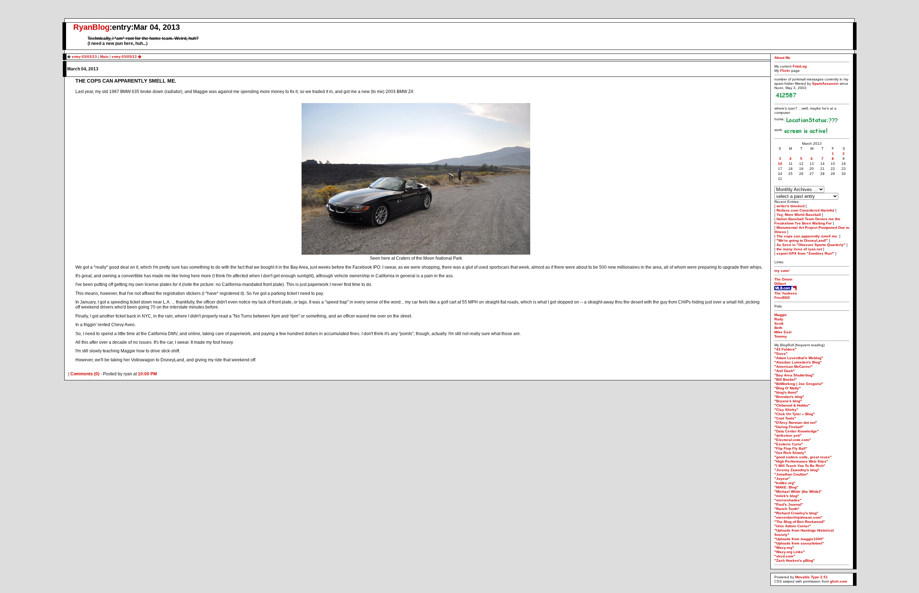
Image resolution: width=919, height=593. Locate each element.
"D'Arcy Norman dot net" (795, 423)
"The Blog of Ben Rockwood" (799, 522)
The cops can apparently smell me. (807, 236)
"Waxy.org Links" (789, 552)
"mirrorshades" (788, 500)
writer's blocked (790, 206)
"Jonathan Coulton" (791, 474)
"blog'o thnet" (786, 392)
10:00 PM (147, 373)
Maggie (780, 315)
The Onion (783, 279)
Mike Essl (783, 332)
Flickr (785, 71)
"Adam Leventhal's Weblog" (798, 358)
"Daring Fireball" (789, 427)
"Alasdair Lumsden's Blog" (798, 362)
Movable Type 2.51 (811, 577)
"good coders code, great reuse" (803, 457)
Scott (778, 323)
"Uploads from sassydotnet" (799, 543)
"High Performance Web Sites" (801, 461)
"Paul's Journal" (788, 504)
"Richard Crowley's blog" (796, 513)
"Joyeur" (782, 479)
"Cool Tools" (785, 418)
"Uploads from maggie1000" (799, 539)
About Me (782, 58)
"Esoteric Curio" (788, 444)
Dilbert (780, 284)
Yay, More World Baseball (798, 215)
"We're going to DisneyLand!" (802, 240)
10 (780, 164)
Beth (778, 328)
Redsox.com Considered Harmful (805, 210)
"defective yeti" (788, 435)
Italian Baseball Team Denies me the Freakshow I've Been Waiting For (807, 221)
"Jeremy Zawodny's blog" (797, 470)
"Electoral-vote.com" (792, 440)
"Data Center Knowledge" (796, 431)
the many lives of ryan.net (799, 249)
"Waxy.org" (784, 548)
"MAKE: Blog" (786, 487)
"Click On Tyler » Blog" (794, 414)
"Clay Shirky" (786, 410)
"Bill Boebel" (785, 379)
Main (104, 57)
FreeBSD (782, 298)
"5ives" (781, 354)
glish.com (838, 581)
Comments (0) (84, 373)
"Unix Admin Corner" (792, 526)
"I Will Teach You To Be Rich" (799, 466)
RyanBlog (91, 27)
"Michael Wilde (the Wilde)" (798, 492)
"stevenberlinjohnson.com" (798, 517)
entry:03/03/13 (84, 57)
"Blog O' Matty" (787, 388)
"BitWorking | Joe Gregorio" (798, 384)
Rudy (778, 319)
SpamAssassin (825, 83)
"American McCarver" (793, 367)
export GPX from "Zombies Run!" (805, 253)
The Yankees (785, 293)
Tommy (780, 336)
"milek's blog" (786, 496)
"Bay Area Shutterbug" (794, 375)
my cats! (781, 271)
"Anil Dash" (784, 371)
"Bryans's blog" (788, 401)
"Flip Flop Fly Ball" (790, 448)
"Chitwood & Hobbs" (792, 405)
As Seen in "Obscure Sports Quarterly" (810, 245)
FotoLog (800, 66)
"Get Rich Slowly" (790, 453)
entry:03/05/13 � (126, 57)
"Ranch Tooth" (786, 509)
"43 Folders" (785, 349)
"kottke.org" (785, 483)
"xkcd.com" (784, 556)
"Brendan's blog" (789, 397)
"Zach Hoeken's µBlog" (794, 560)
